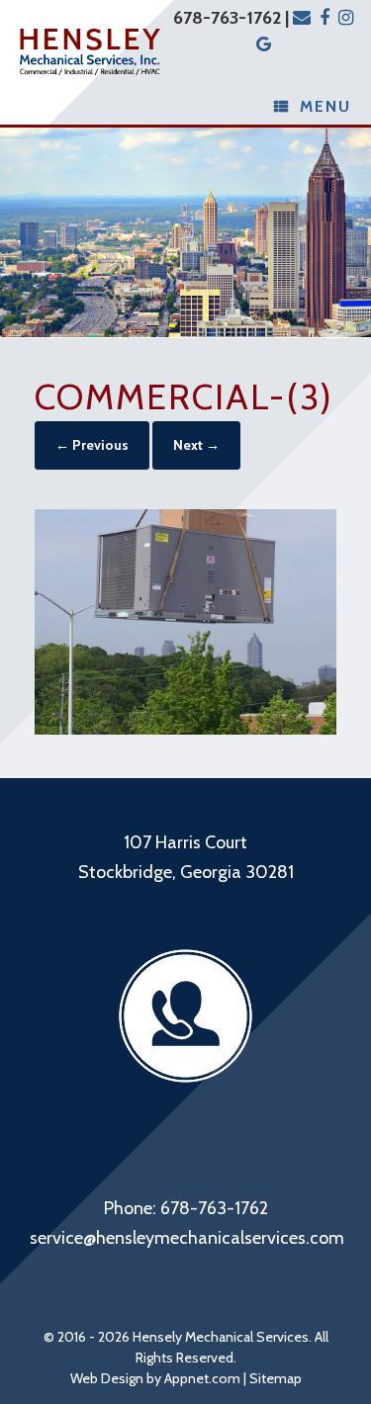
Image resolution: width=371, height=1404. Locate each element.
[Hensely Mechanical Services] (90, 52)
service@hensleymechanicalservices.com (187, 1238)
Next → (196, 445)
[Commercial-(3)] (185, 729)
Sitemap (275, 1378)
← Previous (92, 445)
